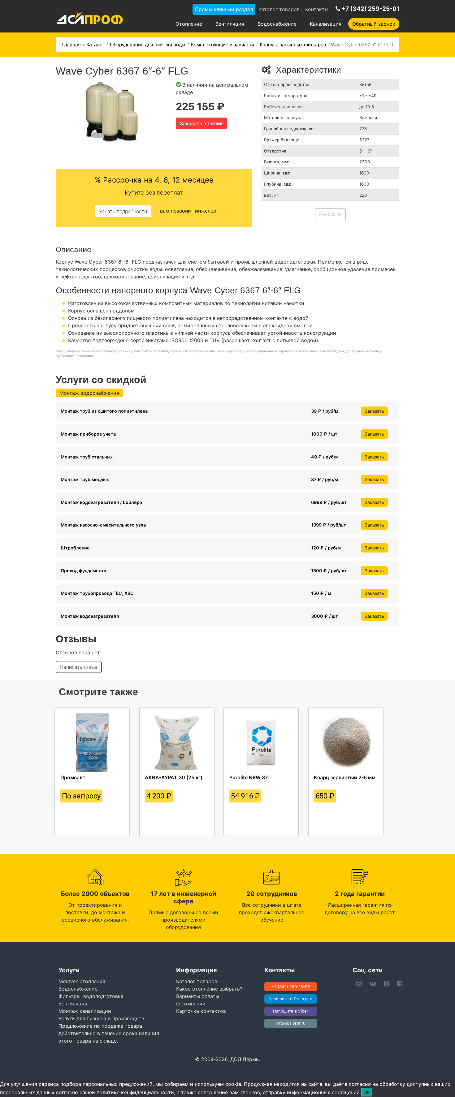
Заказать (374, 411)
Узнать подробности (123, 211)
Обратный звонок (373, 24)
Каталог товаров (279, 9)
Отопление (189, 24)
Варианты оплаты (197, 996)
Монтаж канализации (84, 1011)
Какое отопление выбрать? (209, 989)
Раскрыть (330, 214)
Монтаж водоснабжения (89, 393)
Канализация (325, 24)
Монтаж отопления (81, 981)
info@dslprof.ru (291, 1023)
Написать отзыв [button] (79, 667)
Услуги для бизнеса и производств (101, 1018)
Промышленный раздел (224, 9)
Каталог (95, 44)
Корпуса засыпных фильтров (293, 44)
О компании (191, 1003)
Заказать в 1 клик (201, 123)
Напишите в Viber (290, 1011)
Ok (366, 1092)
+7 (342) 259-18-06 (290, 986)
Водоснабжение (277, 24)
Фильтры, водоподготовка (91, 996)
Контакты (316, 9)
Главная (71, 44)
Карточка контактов (201, 1011)
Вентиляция (229, 24)
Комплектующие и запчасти (222, 44)
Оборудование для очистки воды (147, 44)
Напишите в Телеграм (290, 998)
